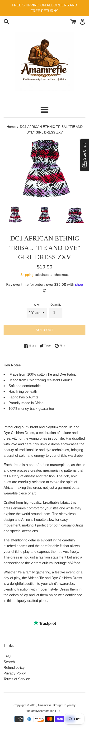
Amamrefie (44, 705)
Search (9, 662)
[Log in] (82, 21)
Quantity (56, 304)
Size (37, 305)
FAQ (7, 656)
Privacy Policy (15, 673)
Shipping (26, 275)
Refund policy (14, 667)
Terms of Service (17, 679)
